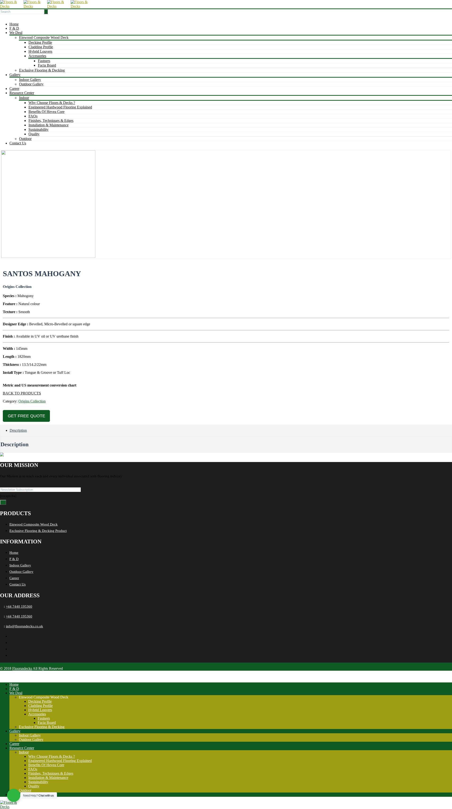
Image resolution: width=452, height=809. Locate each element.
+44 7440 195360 (19, 606)
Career (14, 89)
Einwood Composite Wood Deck (33, 524)
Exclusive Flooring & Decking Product (38, 531)
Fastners (44, 61)
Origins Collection (32, 401)
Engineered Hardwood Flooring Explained (60, 107)
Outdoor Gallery (31, 84)
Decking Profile (40, 42)
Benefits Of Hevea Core (46, 112)
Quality (34, 134)
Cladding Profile (40, 47)
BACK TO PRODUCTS (22, 393)
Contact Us (17, 143)
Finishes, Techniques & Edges (50, 121)
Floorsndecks (22, 668)
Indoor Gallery (30, 80)
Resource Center (21, 93)
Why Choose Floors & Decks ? (51, 103)
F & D (14, 28)
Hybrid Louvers (40, 51)
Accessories (37, 56)
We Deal (15, 33)
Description (18, 430)
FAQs (32, 116)
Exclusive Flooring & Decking (42, 70)
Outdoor (25, 139)
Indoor (24, 98)
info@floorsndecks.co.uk (24, 626)
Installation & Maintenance (48, 125)
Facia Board (47, 65)
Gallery (14, 75)
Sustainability (38, 130)
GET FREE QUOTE (26, 416)
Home (14, 24)
